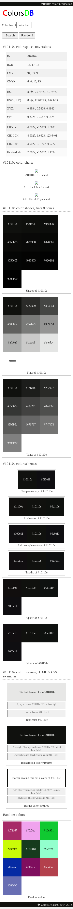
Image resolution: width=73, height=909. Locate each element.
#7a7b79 (30, 324)
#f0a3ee (30, 830)
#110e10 (18, 560)
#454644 (49, 305)
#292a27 (49, 387)
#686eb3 (12, 885)
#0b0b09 (12, 242)
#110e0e (12, 587)
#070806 (49, 242)
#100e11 (18, 533)
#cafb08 (12, 848)
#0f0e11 (45, 479)
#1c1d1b (30, 387)
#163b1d (31, 848)
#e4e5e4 (49, 342)
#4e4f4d (49, 406)
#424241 (31, 406)
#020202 (49, 260)
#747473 (49, 424)
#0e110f (49, 633)
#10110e (12, 223)
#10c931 (49, 830)
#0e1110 (49, 587)
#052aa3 (12, 867)
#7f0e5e (30, 867)
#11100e (18, 506)
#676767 (31, 424)
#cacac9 (30, 342)
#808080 (12, 442)
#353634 (12, 406)
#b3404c (49, 867)
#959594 (49, 324)
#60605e (12, 324)
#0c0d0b (49, 223)
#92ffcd (48, 848)
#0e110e (54, 506)
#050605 (12, 260)
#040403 (31, 260)
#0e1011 (55, 560)
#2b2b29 (31, 305)
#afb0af (12, 342)
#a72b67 (12, 830)
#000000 (12, 278)
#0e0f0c (30, 223)
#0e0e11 (54, 533)
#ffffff (12, 360)
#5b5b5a (12, 424)
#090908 (31, 242)
